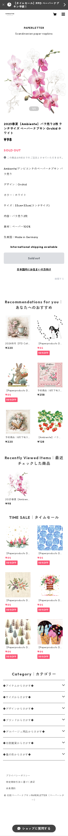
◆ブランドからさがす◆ (18, 720)
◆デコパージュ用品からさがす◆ (24, 731)
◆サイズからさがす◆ (17, 697)
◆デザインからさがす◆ (18, 708)
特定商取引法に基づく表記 (20, 782)
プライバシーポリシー (18, 775)
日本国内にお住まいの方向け (34, 269)
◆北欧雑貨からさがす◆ (18, 743)
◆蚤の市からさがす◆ (17, 754)
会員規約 (11, 788)
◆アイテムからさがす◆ (18, 685)
